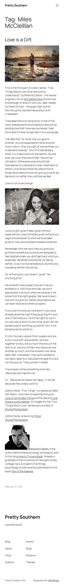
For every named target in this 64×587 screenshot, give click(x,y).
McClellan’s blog (33, 99)
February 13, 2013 (13, 486)
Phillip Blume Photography (23, 418)
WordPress (53, 580)
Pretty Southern (16, 5)
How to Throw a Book (31, 456)
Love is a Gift (18, 39)
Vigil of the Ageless (22, 471)
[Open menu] (57, 5)
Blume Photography (16, 409)
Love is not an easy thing (19, 398)
